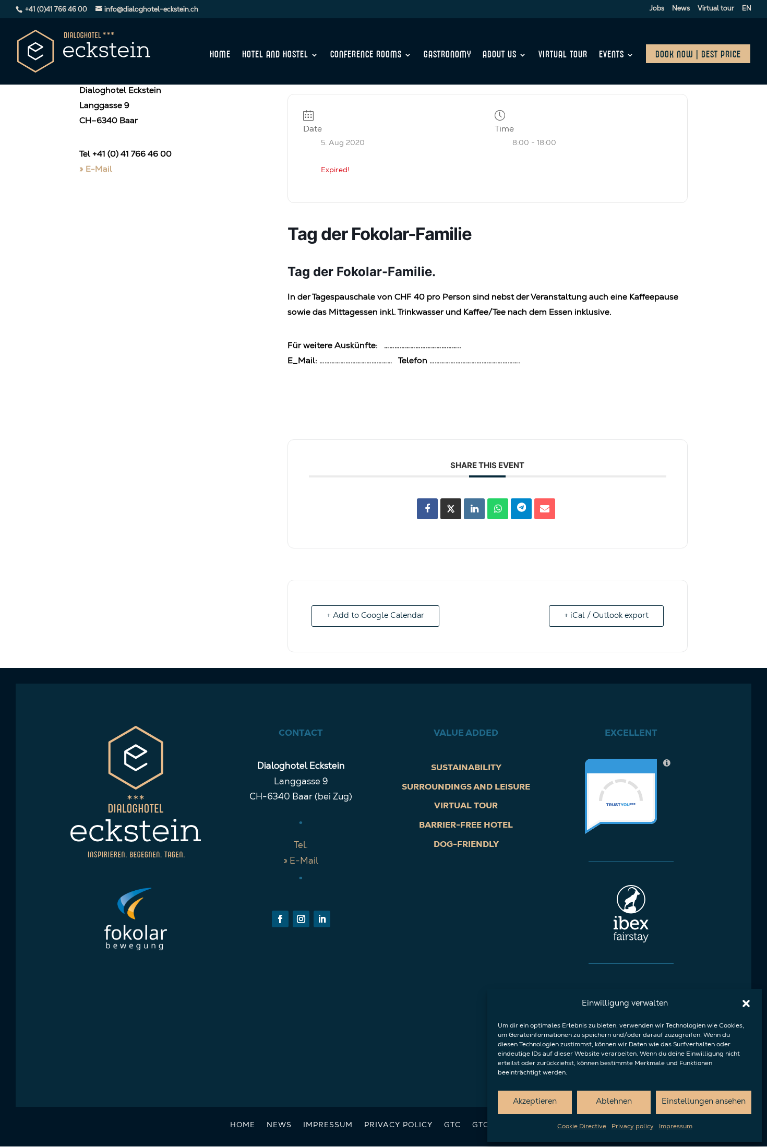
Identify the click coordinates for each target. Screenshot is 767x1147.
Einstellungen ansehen (704, 1102)
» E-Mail (95, 169)
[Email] (544, 508)
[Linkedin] (474, 508)
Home (220, 55)
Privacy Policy (398, 1125)
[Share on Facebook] (427, 508)
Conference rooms (366, 55)
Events (611, 55)
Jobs (657, 8)
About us (500, 55)
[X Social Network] (450, 508)
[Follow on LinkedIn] (322, 919)
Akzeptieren (535, 1102)
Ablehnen (614, 1102)
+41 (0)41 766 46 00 (56, 9)
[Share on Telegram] (521, 508)
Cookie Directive (581, 1127)
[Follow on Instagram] (301, 919)
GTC (452, 1125)
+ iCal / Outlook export (606, 616)
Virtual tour (716, 8)
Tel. (301, 845)
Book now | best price (698, 54)
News (681, 8)
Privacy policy (633, 1127)
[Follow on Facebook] (280, 919)
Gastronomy (447, 55)
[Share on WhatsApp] (497, 508)
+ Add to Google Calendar (375, 616)
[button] (746, 1003)
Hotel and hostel (275, 55)
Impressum (675, 1127)
